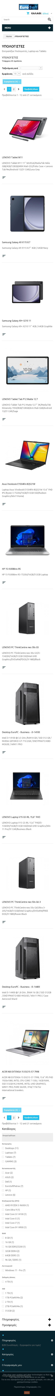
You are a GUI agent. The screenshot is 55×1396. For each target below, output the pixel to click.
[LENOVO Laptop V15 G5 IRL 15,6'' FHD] (27, 788)
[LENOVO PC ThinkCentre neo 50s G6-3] (27, 873)
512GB (10, 1311)
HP (8, 1190)
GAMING (11, 1161)
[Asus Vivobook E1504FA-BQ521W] (27, 455)
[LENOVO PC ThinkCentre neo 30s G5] (27, 618)
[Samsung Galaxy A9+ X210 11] (27, 292)
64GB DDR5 (12, 1255)
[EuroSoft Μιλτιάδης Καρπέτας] (28, 7)
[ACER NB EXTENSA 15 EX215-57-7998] (27, 1043)
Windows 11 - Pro (15, 1270)
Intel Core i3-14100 (16, 1214)
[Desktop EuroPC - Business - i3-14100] (27, 703)
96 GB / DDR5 (13, 1260)
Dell (8, 1181)
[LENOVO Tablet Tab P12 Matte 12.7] (27, 370)
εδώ (39, 1387)
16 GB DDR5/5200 (15, 1246)
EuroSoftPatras (14, 1186)
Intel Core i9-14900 (16, 1227)
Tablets (10, 1157)
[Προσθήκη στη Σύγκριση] (4, 178)
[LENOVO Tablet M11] (27, 128)
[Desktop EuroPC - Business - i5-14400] (27, 958)
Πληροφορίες (10, 1319)
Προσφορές (9, 1325)
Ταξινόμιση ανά (10, 68)
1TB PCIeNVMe (14, 1297)
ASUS (9, 1177)
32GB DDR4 (12, 1251)
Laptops (10, 1152)
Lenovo (10, 1195)
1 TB (9, 1293)
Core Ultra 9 (12, 1210)
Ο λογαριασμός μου (12, 1365)
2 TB (9, 1302)
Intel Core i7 (12, 1223)
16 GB (9, 1242)
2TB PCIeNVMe (14, 1306)
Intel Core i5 (12, 1218)
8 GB (9, 1238)
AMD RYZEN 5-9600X (17, 1205)
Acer (9, 1173)
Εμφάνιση (7, 74)
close (27, 1393)
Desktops (12, 1148)
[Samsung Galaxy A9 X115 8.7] (27, 213)
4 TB (9, 1282)
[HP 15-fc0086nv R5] (27, 540)
